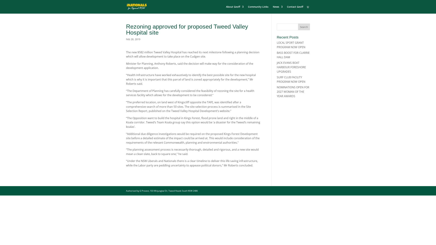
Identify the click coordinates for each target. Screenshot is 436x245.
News (276, 7)
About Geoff (233, 7)
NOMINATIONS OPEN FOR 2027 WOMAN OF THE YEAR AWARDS (293, 91)
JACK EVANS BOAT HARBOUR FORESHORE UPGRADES (291, 67)
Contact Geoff (295, 7)
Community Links (258, 7)
